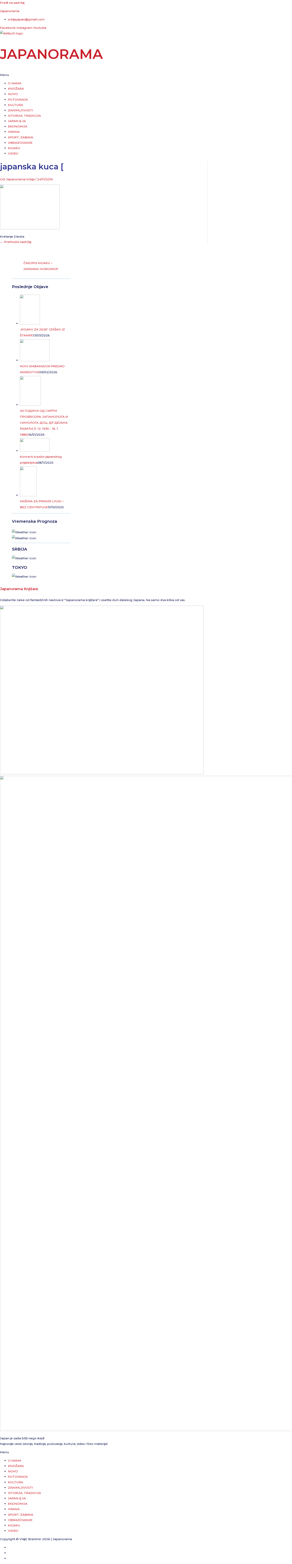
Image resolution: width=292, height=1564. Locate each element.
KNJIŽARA (16, 88)
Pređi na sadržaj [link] (12, 3)
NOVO (13, 94)
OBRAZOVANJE (20, 143)
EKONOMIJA (17, 126)
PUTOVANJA (18, 99)
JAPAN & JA (17, 121)
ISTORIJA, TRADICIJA (24, 116)
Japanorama (9, 11)
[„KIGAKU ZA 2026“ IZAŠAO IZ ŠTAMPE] (30, 323)
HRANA (14, 132)
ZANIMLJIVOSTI (20, 110)
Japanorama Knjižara (19, 589)
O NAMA (14, 83)
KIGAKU (14, 148)
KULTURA (15, 105)
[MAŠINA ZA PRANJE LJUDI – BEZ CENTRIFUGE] (28, 495)
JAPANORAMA (51, 54)
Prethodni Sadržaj (15, 242)
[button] (146, 75)
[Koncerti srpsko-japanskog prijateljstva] (35, 451)
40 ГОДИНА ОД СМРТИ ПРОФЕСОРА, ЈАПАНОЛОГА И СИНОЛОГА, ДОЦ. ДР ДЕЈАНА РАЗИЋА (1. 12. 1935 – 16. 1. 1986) (44, 422)
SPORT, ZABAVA (20, 137)
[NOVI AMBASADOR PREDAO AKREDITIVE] (35, 360)
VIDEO (13, 153)
